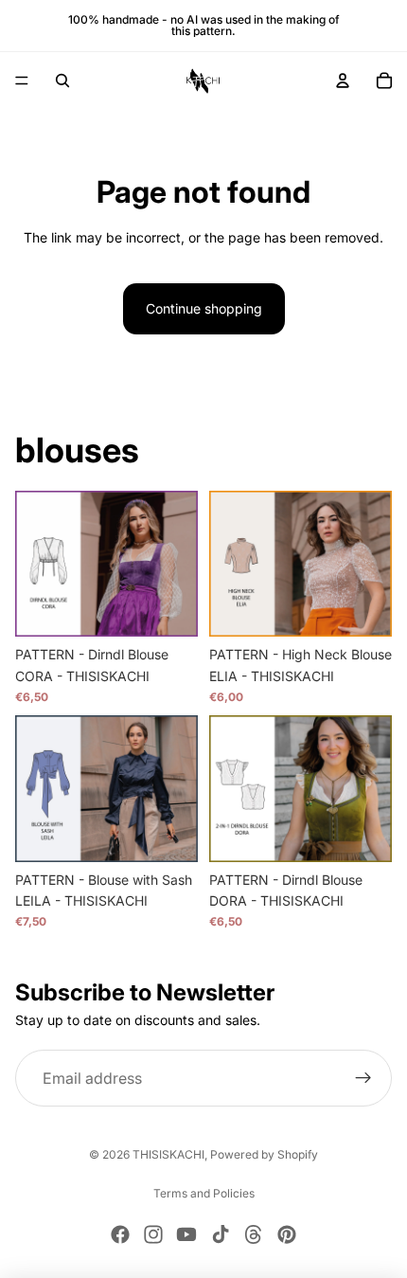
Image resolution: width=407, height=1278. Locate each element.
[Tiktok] (220, 1234)
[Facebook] (120, 1234)
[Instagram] (153, 1234)
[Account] (342, 80)
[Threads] (253, 1234)
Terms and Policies (204, 1193)
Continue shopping (204, 308)
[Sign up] (363, 1078)
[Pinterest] (286, 1234)
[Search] (62, 80)
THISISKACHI (168, 1154)
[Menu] (22, 80)
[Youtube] (186, 1234)
